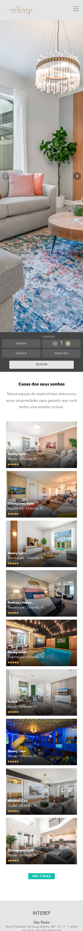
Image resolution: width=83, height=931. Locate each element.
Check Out (61, 353)
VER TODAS (41, 876)
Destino (21, 343)
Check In (21, 353)
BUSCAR (41, 364)
